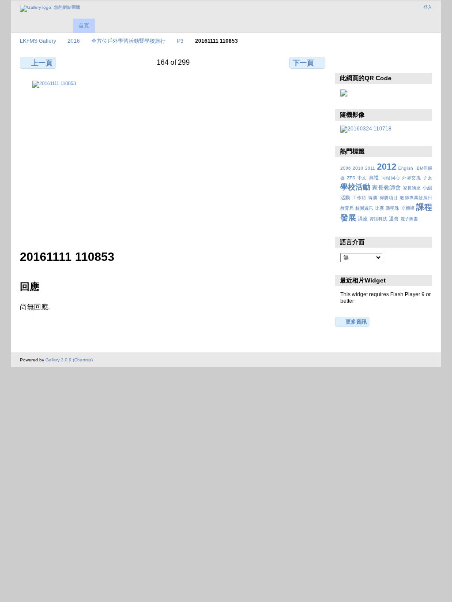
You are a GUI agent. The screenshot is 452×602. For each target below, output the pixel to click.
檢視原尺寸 (344, 62)
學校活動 (355, 187)
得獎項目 (389, 197)
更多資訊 (356, 321)
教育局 (347, 208)
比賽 (379, 208)
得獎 (372, 197)
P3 (180, 41)
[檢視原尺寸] (173, 160)
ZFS (351, 177)
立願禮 (407, 208)
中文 (362, 177)
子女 (427, 177)
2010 (358, 168)
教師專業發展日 (416, 197)
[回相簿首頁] (50, 8)
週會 (394, 218)
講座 (363, 218)
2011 (370, 168)
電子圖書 (409, 218)
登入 (427, 7)
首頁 (84, 25)
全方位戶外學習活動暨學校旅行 (128, 41)
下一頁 (303, 63)
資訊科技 (378, 218)
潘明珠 (392, 208)
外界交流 (411, 177)
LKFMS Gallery (38, 41)
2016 (74, 41)
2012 (386, 166)
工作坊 (359, 197)
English (405, 168)
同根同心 (390, 177)
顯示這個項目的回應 (363, 62)
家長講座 (412, 188)
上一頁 (42, 63)
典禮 (374, 177)
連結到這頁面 (401, 62)
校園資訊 (364, 208)
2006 (345, 168)
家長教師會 (386, 188)
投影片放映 (382, 62)
